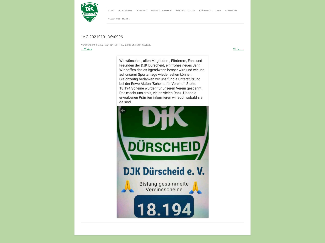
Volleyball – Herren (119, 18)
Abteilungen (125, 10)
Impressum (231, 10)
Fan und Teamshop (161, 10)
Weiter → (238, 49)
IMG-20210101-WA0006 (138, 44)
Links (218, 10)
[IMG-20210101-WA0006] (162, 137)
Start (111, 10)
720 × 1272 (119, 44)
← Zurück (86, 49)
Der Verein (141, 10)
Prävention (205, 10)
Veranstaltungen (185, 10)
